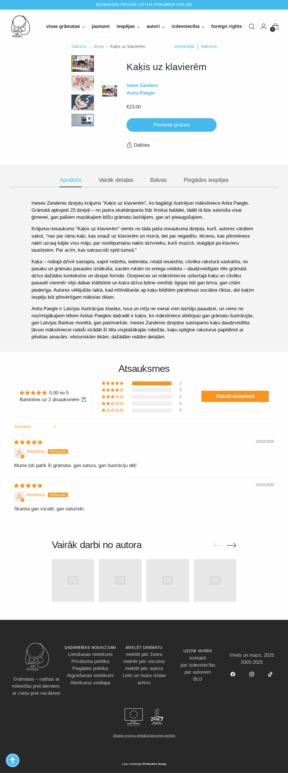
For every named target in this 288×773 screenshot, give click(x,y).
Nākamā (209, 46)
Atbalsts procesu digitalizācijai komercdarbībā (144, 735)
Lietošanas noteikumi (90, 654)
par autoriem (197, 672)
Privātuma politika (90, 661)
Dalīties (142, 145)
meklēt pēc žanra (144, 654)
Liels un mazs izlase (144, 675)
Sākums (79, 46)
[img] (28, 442)
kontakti (198, 658)
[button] (113, 383)
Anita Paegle (141, 93)
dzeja (99, 46)
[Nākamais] (205, 5)
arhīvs (144, 682)
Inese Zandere (142, 85)
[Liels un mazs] (21, 26)
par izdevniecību (198, 665)
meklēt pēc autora (144, 668)
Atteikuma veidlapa (90, 682)
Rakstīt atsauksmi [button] (235, 396)
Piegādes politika (90, 668)
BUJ (197, 679)
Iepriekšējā (184, 46)
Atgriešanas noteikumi (90, 675)
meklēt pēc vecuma (144, 661)
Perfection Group (154, 763)
